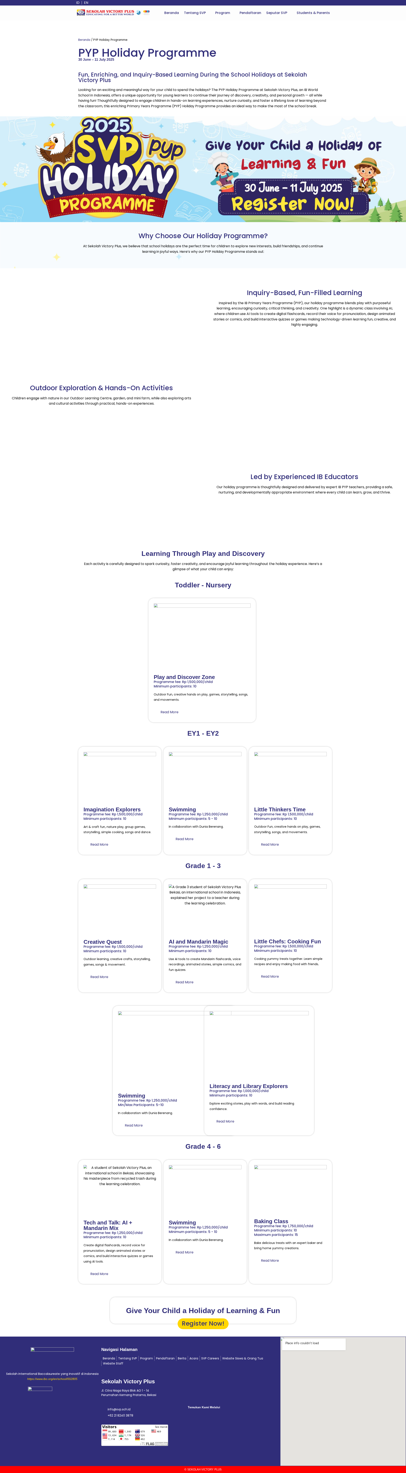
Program (222, 12)
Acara (193, 1358)
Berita (182, 1358)
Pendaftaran (250, 12)
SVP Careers (210, 1358)
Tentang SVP (195, 12)
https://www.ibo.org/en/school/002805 (52, 1379)
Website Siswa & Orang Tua (242, 1358)
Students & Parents (313, 12)
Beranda (171, 12)
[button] (197, 13)
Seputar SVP (276, 12)
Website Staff (113, 1363)
